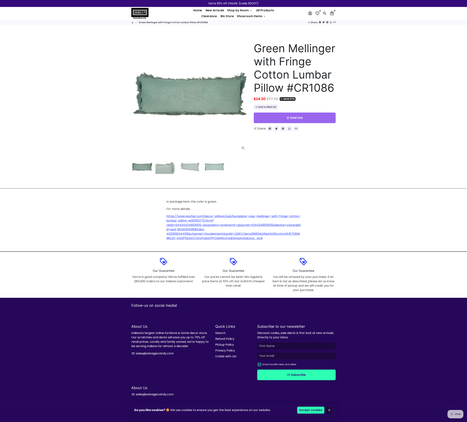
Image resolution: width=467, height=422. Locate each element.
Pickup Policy (224, 345)
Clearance (209, 16)
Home (197, 10)
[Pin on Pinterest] (327, 22)
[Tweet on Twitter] (324, 22)
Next (243, 94)
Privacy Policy (225, 350)
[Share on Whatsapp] (331, 22)
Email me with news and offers (279, 364)
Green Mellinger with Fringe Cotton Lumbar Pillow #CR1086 (173, 22)
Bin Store (227, 16)
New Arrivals (215, 10)
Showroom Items (251, 16)
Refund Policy (224, 339)
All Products (265, 10)
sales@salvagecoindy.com (153, 353)
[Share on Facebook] (320, 22)
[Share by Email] (334, 22)
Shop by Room (239, 10)
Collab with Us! (225, 356)
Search (220, 333)
